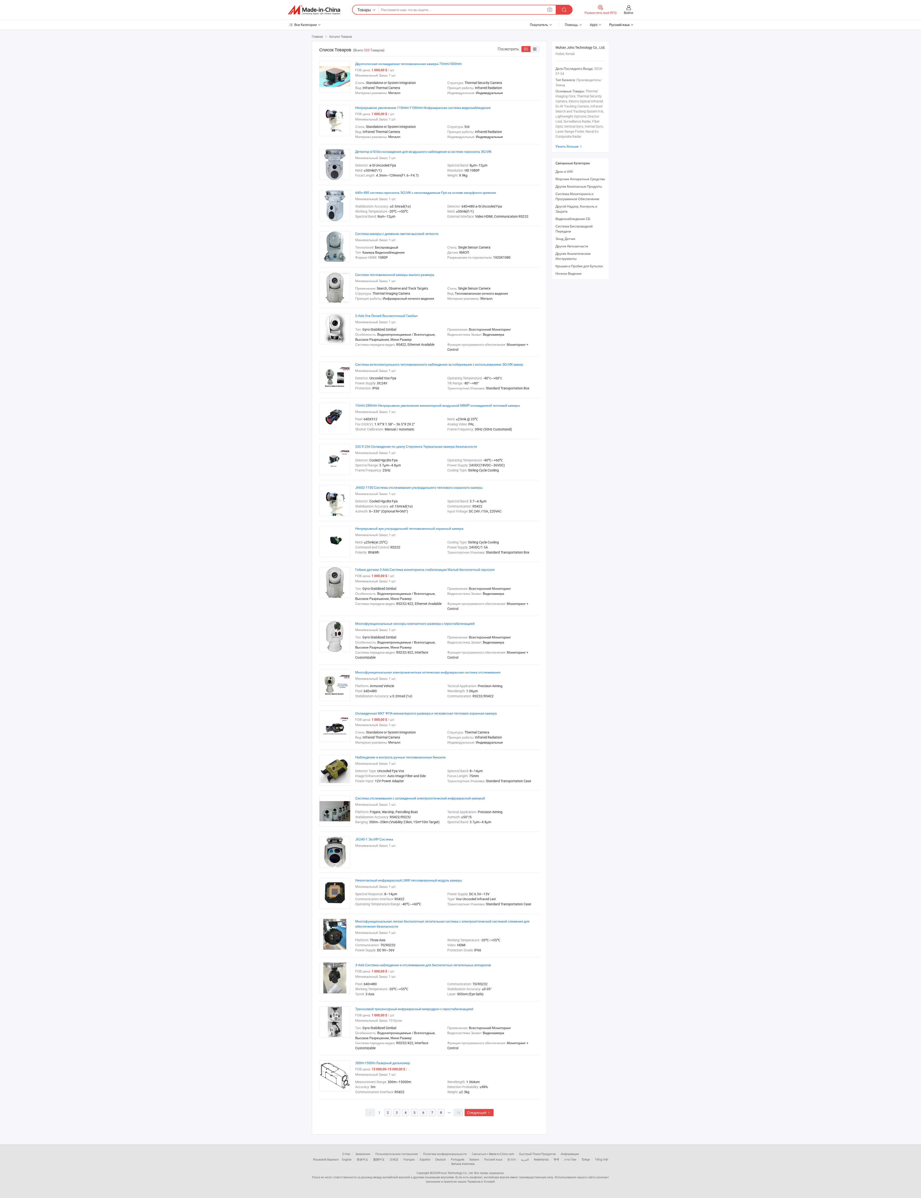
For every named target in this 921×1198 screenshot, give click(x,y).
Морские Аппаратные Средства (580, 179)
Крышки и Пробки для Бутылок (579, 266)
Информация (570, 1154)
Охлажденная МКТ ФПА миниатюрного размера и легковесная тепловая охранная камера (426, 713)
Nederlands (541, 1159)
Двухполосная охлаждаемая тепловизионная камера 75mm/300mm (408, 63)
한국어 (511, 1159)
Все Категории (305, 24)
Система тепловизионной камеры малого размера (394, 274)
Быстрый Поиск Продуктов (537, 1154)
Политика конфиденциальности (445, 1154)
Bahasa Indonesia (463, 1164)
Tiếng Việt (601, 1159)
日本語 (394, 1159)
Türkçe (585, 1159)
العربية (525, 1159)
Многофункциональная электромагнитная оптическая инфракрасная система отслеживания (428, 672)
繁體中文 (379, 1159)
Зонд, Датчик (565, 238)
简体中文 (362, 1159)
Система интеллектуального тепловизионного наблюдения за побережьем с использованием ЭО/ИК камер (439, 364)
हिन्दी (556, 1159)
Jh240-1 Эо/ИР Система (374, 839)
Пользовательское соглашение (396, 1154)
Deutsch (440, 1159)
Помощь (571, 24)
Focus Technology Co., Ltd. (456, 1173)
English (347, 1159)
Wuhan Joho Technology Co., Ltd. (580, 47)
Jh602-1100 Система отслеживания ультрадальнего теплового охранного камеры (419, 487)
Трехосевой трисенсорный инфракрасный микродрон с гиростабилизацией (414, 1009)
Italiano (474, 1159)
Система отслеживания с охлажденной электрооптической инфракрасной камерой (420, 798)
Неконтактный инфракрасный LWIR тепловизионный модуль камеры (408, 880)
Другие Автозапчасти (571, 246)
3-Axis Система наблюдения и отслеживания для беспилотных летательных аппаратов (423, 965)
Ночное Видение (568, 273)
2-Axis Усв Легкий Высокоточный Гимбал (386, 315)
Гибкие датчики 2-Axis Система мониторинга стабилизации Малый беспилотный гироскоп (425, 569)
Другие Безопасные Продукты (578, 186)
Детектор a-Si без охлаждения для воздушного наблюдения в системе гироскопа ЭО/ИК (423, 151)
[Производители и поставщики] (314, 10)
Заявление (362, 1154)
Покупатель (539, 24)
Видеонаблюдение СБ (572, 218)
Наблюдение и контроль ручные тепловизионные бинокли (400, 757)
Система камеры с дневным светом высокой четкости (396, 233)
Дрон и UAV (564, 171)
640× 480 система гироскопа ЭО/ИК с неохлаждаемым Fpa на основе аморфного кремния (425, 192)
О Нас (346, 1154)
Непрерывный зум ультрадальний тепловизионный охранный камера (409, 528)
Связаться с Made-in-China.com (493, 1154)
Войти (628, 12)
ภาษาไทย (570, 1159)
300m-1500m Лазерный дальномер (382, 1063)
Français (409, 1159)
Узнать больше (569, 146)
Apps (593, 24)
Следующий (479, 1112)
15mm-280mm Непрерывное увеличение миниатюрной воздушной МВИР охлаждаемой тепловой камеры (437, 405)
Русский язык (493, 1159)
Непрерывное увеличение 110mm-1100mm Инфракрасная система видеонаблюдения (423, 107)
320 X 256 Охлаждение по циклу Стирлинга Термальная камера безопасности (416, 446)
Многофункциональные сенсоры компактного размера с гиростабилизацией (415, 623)
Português (457, 1159)
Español (425, 1159)
